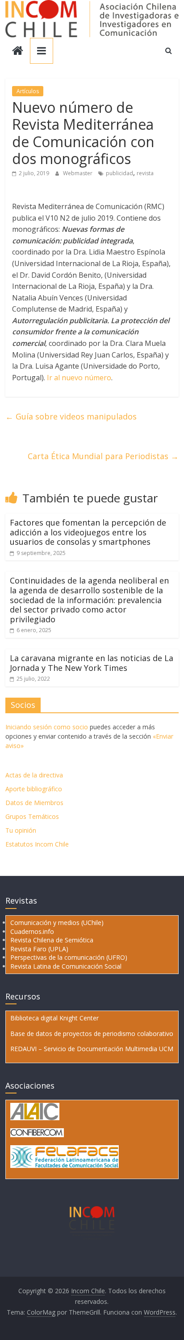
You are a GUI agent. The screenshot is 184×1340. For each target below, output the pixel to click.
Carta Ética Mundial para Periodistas (103, 456)
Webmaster (78, 173)
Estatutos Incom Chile (37, 844)
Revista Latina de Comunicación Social (65, 966)
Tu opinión (20, 830)
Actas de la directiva (34, 775)
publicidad (119, 173)
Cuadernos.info (32, 931)
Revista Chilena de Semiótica (51, 940)
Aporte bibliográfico (33, 789)
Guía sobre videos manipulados (71, 416)
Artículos (28, 91)
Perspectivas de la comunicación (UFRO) (68, 957)
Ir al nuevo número (78, 377)
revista (145, 173)
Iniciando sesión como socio (46, 727)
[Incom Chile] (17, 51)
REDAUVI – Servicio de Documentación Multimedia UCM (91, 1048)
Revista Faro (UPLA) (39, 949)
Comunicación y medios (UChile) (57, 922)
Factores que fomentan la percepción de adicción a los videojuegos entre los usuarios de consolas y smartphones (88, 532)
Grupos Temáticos (32, 816)
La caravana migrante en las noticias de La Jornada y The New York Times (91, 663)
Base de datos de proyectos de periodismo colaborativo (91, 1033)
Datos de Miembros (34, 802)
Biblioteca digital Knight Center (54, 1018)
